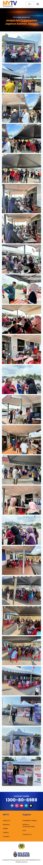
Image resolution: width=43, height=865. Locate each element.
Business (6, 824)
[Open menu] (37, 4)
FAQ (24, 830)
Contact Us (26, 834)
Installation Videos (29, 820)
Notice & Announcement (28, 825)
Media (5, 828)
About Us (6, 820)
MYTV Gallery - (21, 17)
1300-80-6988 (21, 800)
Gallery (6, 832)
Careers (6, 836)
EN (29, 4)
